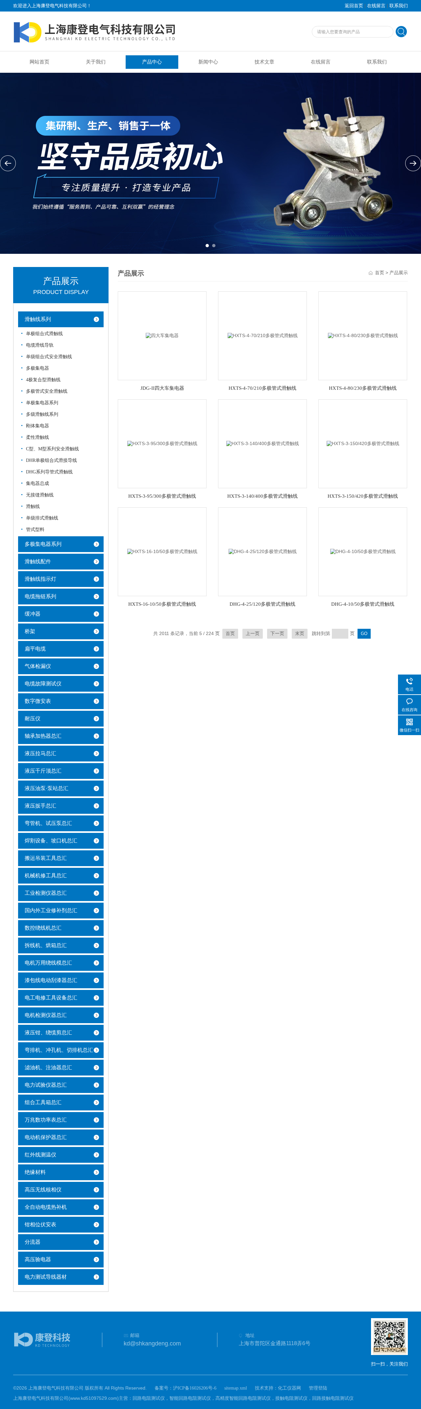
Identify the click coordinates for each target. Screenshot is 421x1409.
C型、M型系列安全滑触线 (52, 448)
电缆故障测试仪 (43, 683)
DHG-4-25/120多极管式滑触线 (262, 604)
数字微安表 (38, 701)
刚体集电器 (37, 425)
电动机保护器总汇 (46, 1137)
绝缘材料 (35, 1172)
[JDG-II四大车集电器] (162, 335)
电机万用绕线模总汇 (48, 963)
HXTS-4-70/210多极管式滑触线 (262, 388)
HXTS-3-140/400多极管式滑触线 (262, 496)
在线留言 (376, 5)
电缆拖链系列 (40, 596)
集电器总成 (37, 483)
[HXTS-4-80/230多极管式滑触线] (363, 335)
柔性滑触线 (37, 437)
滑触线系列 (38, 319)
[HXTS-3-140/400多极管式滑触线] (262, 443)
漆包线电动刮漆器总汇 (51, 980)
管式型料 (35, 529)
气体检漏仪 (38, 666)
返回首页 (354, 5)
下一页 (277, 633)
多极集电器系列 (43, 544)
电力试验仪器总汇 (46, 1085)
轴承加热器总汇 (43, 736)
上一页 (253, 633)
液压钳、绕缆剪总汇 (48, 1032)
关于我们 (96, 62)
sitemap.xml (235, 1388)
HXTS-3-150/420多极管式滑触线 (363, 496)
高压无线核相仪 (43, 1189)
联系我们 (398, 5)
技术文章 (264, 62)
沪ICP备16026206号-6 (194, 1388)
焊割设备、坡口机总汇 (51, 840)
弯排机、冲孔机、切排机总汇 (59, 1050)
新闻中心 (208, 62)
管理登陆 (318, 1388)
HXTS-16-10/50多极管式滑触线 (162, 604)
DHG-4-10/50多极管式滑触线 (362, 604)
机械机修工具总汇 (46, 875)
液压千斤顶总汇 (43, 771)
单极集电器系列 (42, 402)
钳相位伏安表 (40, 1224)
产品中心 (152, 62)
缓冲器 (32, 614)
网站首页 (39, 62)
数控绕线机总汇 (43, 928)
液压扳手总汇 (40, 806)
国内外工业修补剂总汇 (51, 910)
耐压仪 (32, 718)
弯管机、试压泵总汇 (48, 823)
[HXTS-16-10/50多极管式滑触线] (162, 551)
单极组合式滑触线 (44, 333)
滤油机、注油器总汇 (48, 1067)
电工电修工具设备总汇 (51, 997)
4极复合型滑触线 (43, 379)
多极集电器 (37, 368)
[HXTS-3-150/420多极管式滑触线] (363, 443)
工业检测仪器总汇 (46, 893)
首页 (379, 272)
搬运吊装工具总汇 (46, 858)
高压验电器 (38, 1259)
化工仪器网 (289, 1388)
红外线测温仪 (40, 1154)
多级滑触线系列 (42, 414)
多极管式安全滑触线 (46, 391)
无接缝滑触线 (40, 494)
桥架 (30, 631)
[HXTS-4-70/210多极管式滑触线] (263, 335)
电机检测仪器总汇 (46, 1015)
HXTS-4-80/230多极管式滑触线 (363, 388)
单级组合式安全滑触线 (49, 356)
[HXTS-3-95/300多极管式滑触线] (162, 443)
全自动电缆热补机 (46, 1207)
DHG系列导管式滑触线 (49, 471)
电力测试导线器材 (46, 1277)
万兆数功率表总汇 (46, 1120)
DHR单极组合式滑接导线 (51, 460)
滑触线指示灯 (40, 579)
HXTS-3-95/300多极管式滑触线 (162, 496)
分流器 (32, 1242)
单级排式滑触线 (42, 518)
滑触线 (33, 506)
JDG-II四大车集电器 (162, 388)
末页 (299, 633)
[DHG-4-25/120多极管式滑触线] (263, 551)
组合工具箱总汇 (43, 1102)
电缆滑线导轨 (40, 345)
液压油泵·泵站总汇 (46, 788)
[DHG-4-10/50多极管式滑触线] (363, 551)
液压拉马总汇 (40, 753)
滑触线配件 (38, 561)
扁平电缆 (35, 648)
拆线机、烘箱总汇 (46, 945)
